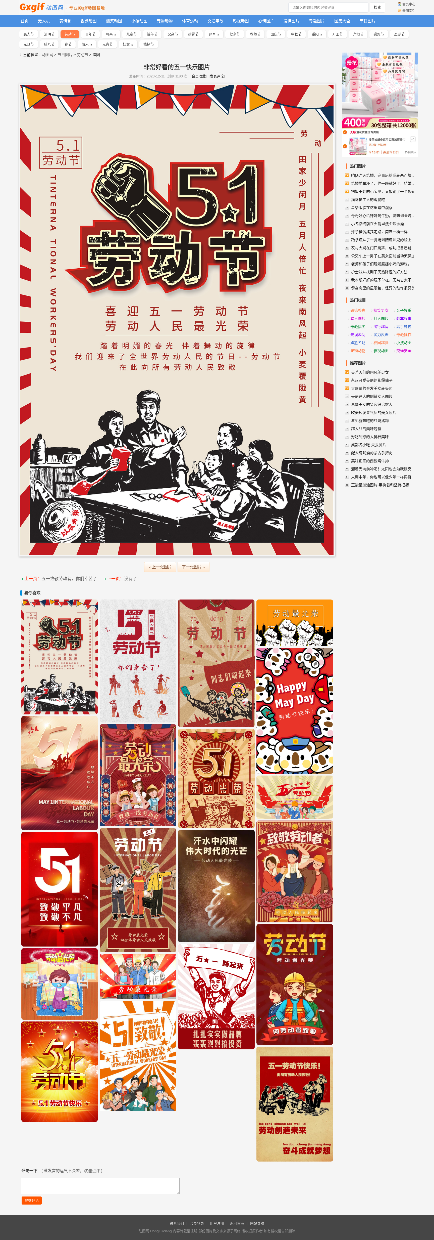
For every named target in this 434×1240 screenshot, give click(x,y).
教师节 (255, 34)
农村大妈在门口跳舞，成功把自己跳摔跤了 (383, 248)
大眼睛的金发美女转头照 (372, 388)
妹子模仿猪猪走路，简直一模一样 (379, 232)
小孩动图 (139, 21)
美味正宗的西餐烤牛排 (370, 461)
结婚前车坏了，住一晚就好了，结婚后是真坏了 (383, 183)
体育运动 (190, 21)
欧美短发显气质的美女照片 (373, 412)
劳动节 (70, 34)
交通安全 (403, 351)
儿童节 (131, 34)
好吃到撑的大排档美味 (370, 437)
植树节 (148, 44)
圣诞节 (399, 34)
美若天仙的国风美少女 (370, 372)
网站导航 (257, 1223)
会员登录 (197, 1223)
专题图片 (317, 21)
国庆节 (275, 34)
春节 (68, 44)
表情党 (65, 21)
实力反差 (381, 334)
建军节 (214, 34)
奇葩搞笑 (357, 326)
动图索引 (408, 11)
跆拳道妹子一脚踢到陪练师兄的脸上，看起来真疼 (383, 240)
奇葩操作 (403, 334)
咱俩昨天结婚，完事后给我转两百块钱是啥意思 (383, 175)
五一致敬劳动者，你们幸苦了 (69, 578)
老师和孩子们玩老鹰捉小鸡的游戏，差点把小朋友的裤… (383, 264)
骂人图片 (357, 318)
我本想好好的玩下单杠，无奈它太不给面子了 (383, 280)
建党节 (193, 34)
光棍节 (358, 34)
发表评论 (217, 76)
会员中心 (408, 4)
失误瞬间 (357, 334)
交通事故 (215, 21)
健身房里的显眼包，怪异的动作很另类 (383, 288)
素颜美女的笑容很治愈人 (372, 404)
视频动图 (89, 21)
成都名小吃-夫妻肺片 (368, 445)
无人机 (44, 21)
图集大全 (342, 21)
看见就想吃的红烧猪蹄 (370, 420)
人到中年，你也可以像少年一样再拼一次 (383, 477)
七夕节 (234, 34)
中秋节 (296, 34)
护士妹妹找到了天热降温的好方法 (379, 272)
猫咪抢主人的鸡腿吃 (368, 199)
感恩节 (378, 34)
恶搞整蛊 (357, 310)
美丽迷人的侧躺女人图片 (372, 396)
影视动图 (241, 21)
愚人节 (28, 34)
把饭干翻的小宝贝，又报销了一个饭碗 (383, 191)
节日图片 (368, 21)
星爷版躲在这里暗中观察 (372, 207)
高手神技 (403, 326)
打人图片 (381, 318)
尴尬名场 (357, 342)
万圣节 (337, 34)
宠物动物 (165, 21)
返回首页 (237, 1223)
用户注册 (217, 1223)
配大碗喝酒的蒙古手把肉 (372, 453)
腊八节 (49, 44)
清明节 (49, 34)
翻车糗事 (403, 318)
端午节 (152, 34)
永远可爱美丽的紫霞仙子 (372, 380)
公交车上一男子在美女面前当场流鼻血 (383, 256)
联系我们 (177, 1223)
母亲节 (111, 34)
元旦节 (28, 44)
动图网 (47, 55)
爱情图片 (292, 21)
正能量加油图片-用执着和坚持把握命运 (383, 485)
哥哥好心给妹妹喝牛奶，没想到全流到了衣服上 (383, 215)
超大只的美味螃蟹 (366, 428)
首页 (25, 21)
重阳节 (317, 34)
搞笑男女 (381, 310)
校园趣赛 (381, 342)
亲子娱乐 (403, 310)
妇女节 (128, 44)
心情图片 (266, 21)
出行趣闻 (381, 326)
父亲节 (173, 34)
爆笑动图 (114, 21)
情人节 (87, 44)
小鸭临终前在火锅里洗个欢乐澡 (377, 224)
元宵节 (107, 44)
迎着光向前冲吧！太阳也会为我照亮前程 (383, 469)
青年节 (90, 34)
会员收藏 (199, 76)
